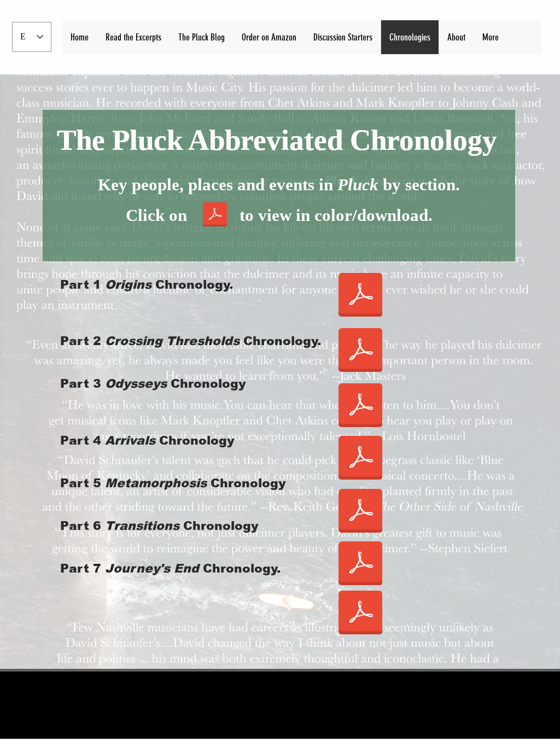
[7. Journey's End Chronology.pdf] (360, 613)
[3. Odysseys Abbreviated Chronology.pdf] (360, 406)
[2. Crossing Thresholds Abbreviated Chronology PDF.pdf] (360, 351)
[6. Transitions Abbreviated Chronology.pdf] (360, 564)
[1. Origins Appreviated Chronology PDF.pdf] (360, 295)
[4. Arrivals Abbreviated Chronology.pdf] (360, 458)
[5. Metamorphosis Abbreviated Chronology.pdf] (360, 511)
